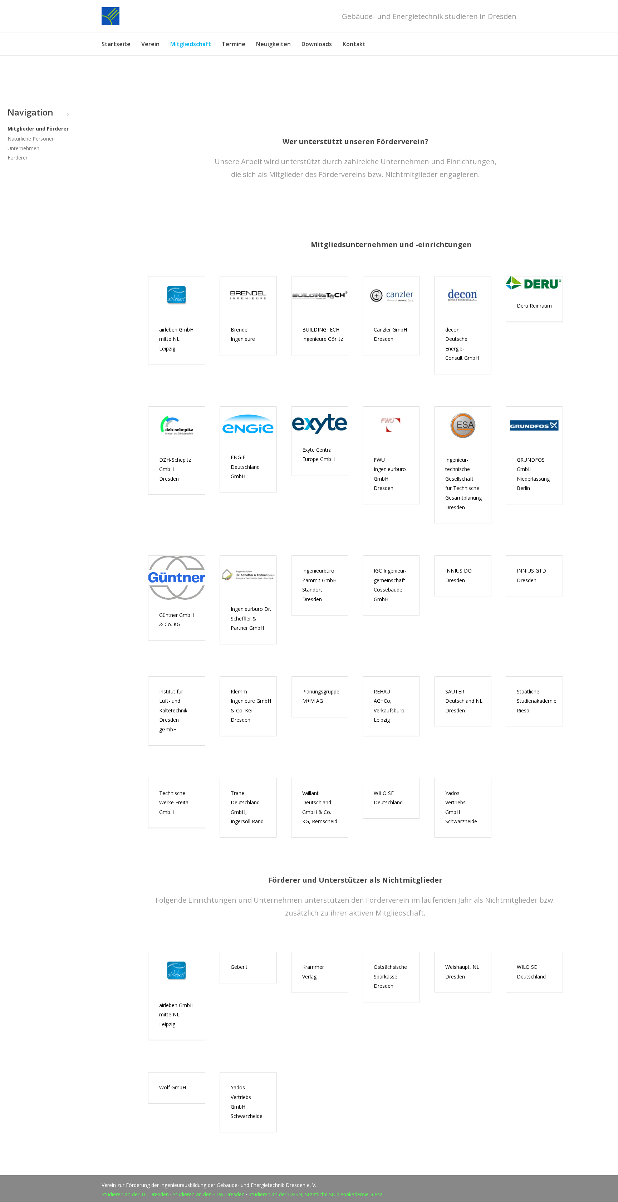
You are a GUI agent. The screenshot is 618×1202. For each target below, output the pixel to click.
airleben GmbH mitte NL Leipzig (176, 339)
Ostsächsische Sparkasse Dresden (390, 976)
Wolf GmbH (172, 1087)
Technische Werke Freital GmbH (174, 802)
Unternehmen (23, 148)
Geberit (239, 966)
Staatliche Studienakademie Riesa (536, 701)
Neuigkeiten (273, 44)
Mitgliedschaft (190, 44)
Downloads (316, 44)
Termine (233, 44)
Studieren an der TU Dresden (135, 1194)
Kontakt (354, 44)
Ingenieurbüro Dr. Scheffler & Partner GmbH (251, 618)
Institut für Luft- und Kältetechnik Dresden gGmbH (173, 710)
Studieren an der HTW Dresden (209, 1194)
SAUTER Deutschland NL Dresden (463, 701)
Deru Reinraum (534, 305)
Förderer (18, 157)
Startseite (116, 44)
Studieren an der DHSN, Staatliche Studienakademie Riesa (316, 1194)
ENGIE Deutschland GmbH (245, 467)
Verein (150, 44)
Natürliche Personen (31, 138)
